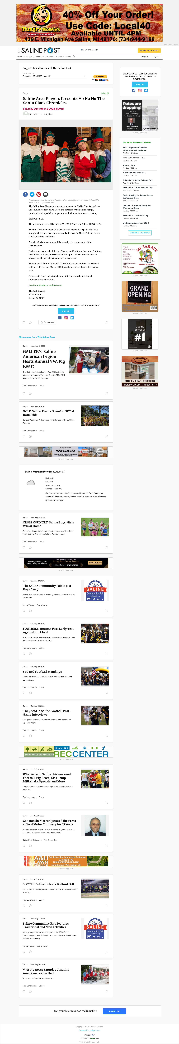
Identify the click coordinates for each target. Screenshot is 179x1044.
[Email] (45, 194)
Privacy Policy (95, 1042)
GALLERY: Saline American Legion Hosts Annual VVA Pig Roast (44, 359)
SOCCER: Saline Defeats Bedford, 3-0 (48, 884)
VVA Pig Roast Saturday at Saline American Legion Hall (46, 971)
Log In (155, 56)
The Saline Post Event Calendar (137, 142)
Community (39, 56)
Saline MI (105, 93)
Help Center (95, 1030)
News (19, 56)
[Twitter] (32, 194)
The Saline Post (51, 840)
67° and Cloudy (91, 50)
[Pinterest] (38, 194)
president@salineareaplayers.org (45, 285)
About (68, 56)
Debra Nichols (35, 114)
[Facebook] (25, 194)
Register (145, 56)
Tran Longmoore (30, 386)
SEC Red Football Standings (42, 671)
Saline (25, 346)
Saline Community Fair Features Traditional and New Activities (46, 925)
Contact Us (83, 1030)
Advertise (60, 56)
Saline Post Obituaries (32, 840)
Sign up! (66, 311)
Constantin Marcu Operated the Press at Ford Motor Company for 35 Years (49, 822)
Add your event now (140, 233)
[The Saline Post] (38, 50)
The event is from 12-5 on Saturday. (38, 978)
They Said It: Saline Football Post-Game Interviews (47, 712)
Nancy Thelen (29, 605)
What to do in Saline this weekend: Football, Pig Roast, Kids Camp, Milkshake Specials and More (47, 778)
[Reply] (31, 322)
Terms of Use (84, 1042)
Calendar (28, 56)
